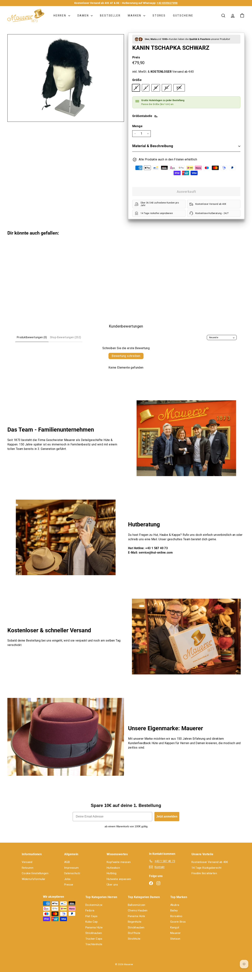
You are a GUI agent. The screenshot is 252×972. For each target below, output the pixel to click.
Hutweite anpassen (119, 879)
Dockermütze (93, 905)
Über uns (112, 884)
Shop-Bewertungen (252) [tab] (65, 337)
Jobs (67, 879)
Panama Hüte (94, 927)
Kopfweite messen (119, 862)
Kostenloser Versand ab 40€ (209, 862)
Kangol (174, 927)
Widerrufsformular (33, 879)
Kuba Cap (91, 921)
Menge (137, 126)
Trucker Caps (93, 938)
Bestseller (110, 15)
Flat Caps (91, 916)
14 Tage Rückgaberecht (206, 867)
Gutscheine (183, 15)
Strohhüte (134, 938)
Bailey (174, 910)
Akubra (174, 905)
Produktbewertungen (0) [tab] (32, 337)
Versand (27, 862)
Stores (159, 15)
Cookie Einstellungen (35, 873)
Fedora (89, 910)
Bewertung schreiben (126, 356)
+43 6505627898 (167, 2)
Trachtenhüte (93, 944)
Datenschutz (72, 873)
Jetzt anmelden (166, 816)
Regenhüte (134, 921)
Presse (68, 884)
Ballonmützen (136, 905)
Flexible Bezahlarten (204, 873)
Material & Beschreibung (152, 146)
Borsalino (176, 916)
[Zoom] (66, 78)
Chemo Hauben (138, 910)
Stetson (175, 938)
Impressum (71, 867)
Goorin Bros (178, 921)
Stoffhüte (134, 933)
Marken (135, 15)
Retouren (27, 867)
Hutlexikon (113, 867)
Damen (83, 15)
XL (168, 88)
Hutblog (112, 873)
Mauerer (175, 933)
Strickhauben (93, 933)
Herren (60, 15)
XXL (180, 88)
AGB (67, 862)
